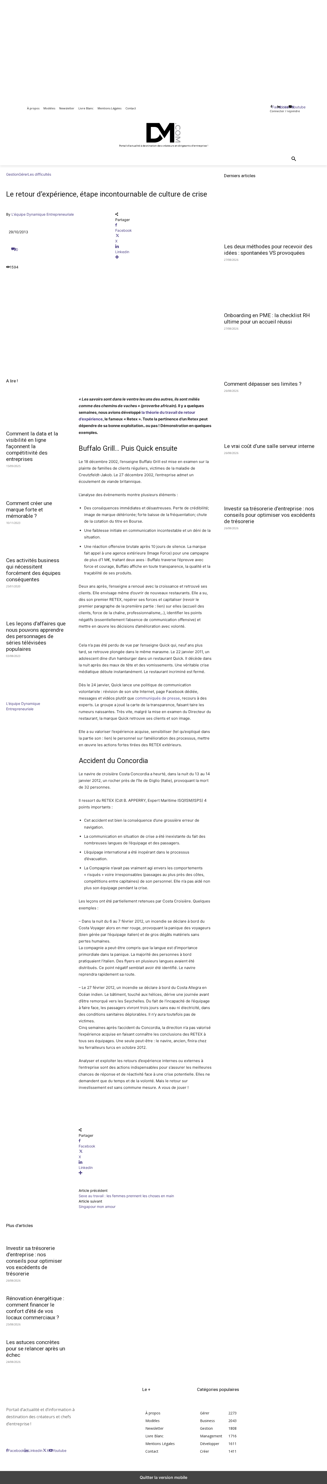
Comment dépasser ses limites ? (262, 384)
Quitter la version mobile (163, 1477)
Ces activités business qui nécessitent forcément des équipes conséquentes (33, 570)
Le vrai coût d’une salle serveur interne (269, 446)
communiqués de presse (157, 698)
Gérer (23, 174)
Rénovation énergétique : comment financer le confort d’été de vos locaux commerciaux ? (35, 1308)
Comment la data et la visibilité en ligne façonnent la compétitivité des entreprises (32, 446)
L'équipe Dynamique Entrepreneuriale (42, 214)
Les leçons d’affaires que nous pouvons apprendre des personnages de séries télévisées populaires (36, 636)
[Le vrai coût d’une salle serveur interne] (272, 416)
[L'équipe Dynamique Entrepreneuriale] (21, 698)
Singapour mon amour (97, 1206)
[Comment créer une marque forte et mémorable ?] (36, 482)
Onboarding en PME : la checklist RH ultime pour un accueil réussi (267, 318)
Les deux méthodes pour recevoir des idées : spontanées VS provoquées (268, 249)
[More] (163, 257)
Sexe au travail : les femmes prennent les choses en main (126, 1196)
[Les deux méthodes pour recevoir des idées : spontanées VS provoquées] (272, 216)
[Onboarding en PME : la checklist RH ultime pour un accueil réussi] (272, 285)
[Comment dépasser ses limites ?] (272, 353)
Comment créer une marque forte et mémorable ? (29, 509)
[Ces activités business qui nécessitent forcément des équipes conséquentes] (36, 539)
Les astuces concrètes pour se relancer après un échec (35, 1348)
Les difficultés (39, 174)
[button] (294, 159)
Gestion (12, 174)
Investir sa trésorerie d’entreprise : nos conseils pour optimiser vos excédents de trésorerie (34, 1261)
